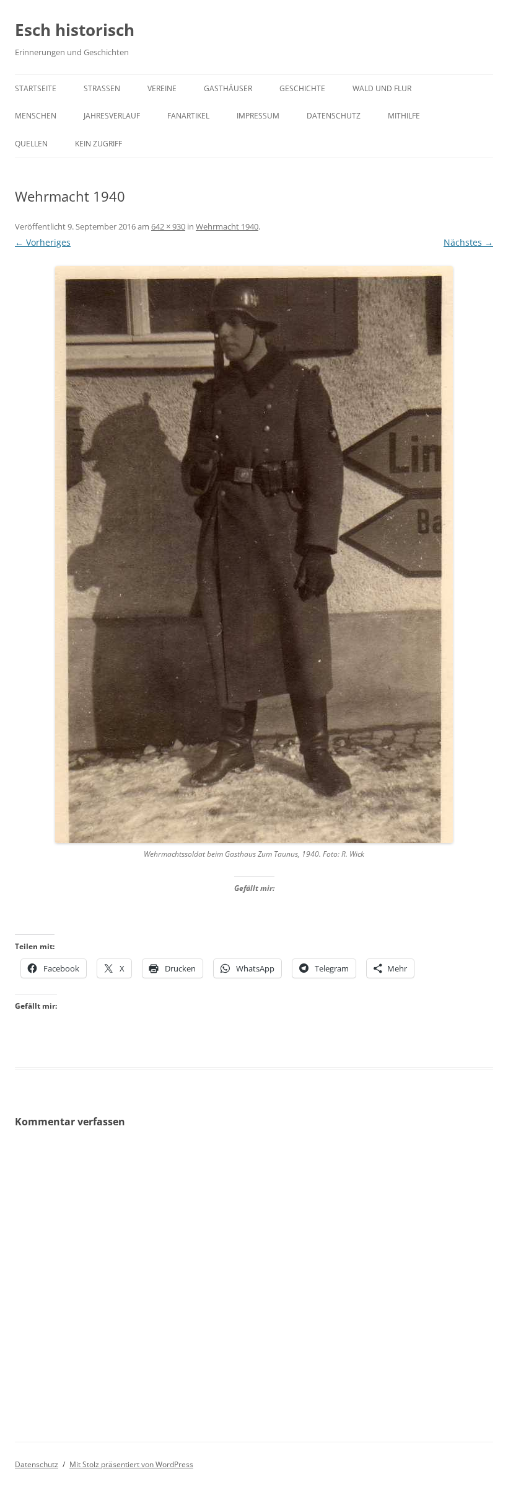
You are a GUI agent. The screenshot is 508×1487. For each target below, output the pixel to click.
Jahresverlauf (112, 115)
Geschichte (302, 88)
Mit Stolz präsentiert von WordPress (131, 1464)
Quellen (31, 143)
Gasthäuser (228, 88)
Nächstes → (468, 242)
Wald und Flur (382, 88)
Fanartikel (188, 115)
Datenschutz (334, 115)
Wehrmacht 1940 (227, 226)
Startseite (35, 88)
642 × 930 (168, 226)
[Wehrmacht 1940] (254, 554)
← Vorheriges (43, 242)
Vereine (162, 88)
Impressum (258, 115)
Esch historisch (74, 30)
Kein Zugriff (98, 143)
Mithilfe (404, 115)
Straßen (102, 88)
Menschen (35, 115)
